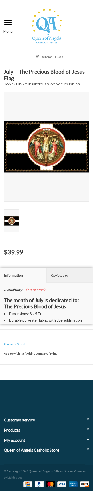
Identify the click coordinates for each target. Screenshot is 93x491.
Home (8, 84)
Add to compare (37, 354)
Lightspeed (15, 477)
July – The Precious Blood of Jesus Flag (48, 84)
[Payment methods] (27, 484)
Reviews (60, 275)
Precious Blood (14, 344)
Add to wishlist (14, 354)
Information (13, 275)
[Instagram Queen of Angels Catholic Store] (64, 396)
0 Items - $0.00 (52, 57)
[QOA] (54, 25)
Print (53, 354)
